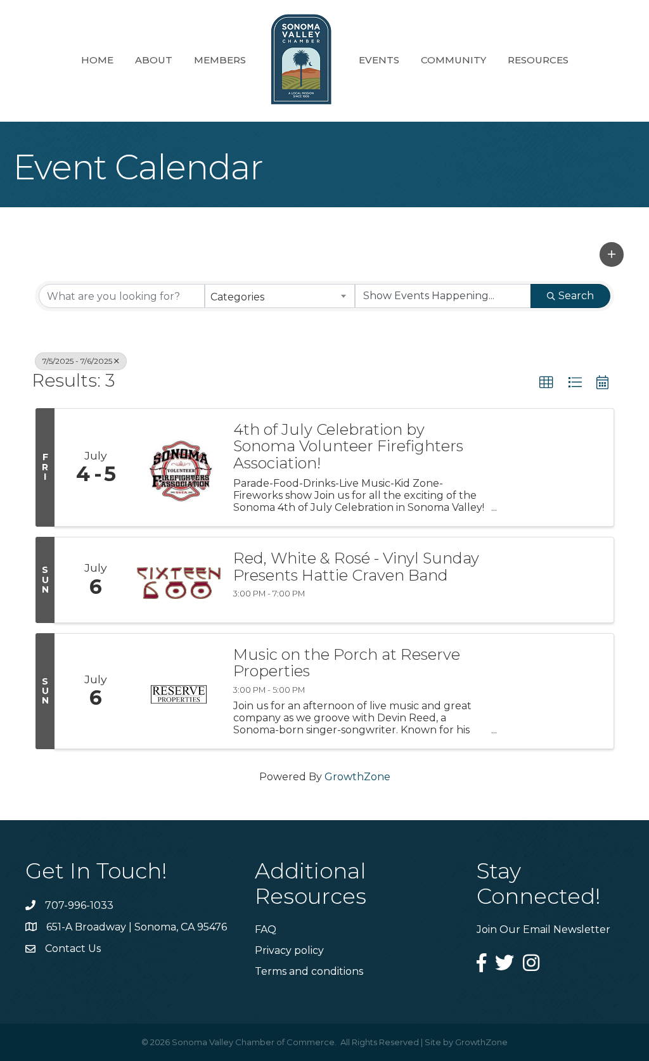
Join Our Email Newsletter (543, 929)
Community (453, 60)
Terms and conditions (309, 971)
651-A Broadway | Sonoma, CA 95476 (136, 927)
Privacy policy (289, 950)
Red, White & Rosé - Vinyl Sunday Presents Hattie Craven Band (356, 567)
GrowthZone (357, 777)
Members (220, 60)
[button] (612, 254)
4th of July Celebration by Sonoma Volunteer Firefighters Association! (348, 446)
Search (576, 296)
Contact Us (73, 948)
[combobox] (279, 296)
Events (379, 60)
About (153, 60)
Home (97, 60)
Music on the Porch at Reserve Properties (346, 663)
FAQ (265, 929)
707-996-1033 (79, 905)
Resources (538, 60)
